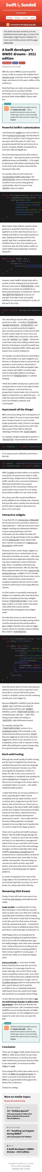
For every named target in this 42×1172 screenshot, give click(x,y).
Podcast (17, 18)
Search (32, 18)
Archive (25, 18)
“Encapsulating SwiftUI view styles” (16, 177)
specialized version (10, 731)
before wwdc (7, 63)
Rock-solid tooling (12, 754)
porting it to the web (16, 135)
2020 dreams (16, 899)
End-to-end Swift (9, 962)
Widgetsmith (14, 540)
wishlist (15, 63)
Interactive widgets (13, 514)
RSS (21, 1168)
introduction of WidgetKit (28, 520)
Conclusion (8, 1046)
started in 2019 (8, 77)
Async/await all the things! (17, 409)
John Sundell (21, 13)
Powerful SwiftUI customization (21, 127)
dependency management (20, 852)
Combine (10, 472)
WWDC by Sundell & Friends (22, 1074)
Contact (27, 1168)
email (12, 1066)
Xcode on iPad (8, 907)
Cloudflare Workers (10, 982)
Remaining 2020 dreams (16, 891)
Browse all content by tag (14, 1101)
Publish (27, 1166)
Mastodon (15, 1168)
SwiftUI (19, 132)
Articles (9, 18)
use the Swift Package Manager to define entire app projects (20, 1002)
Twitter (5, 1066)
